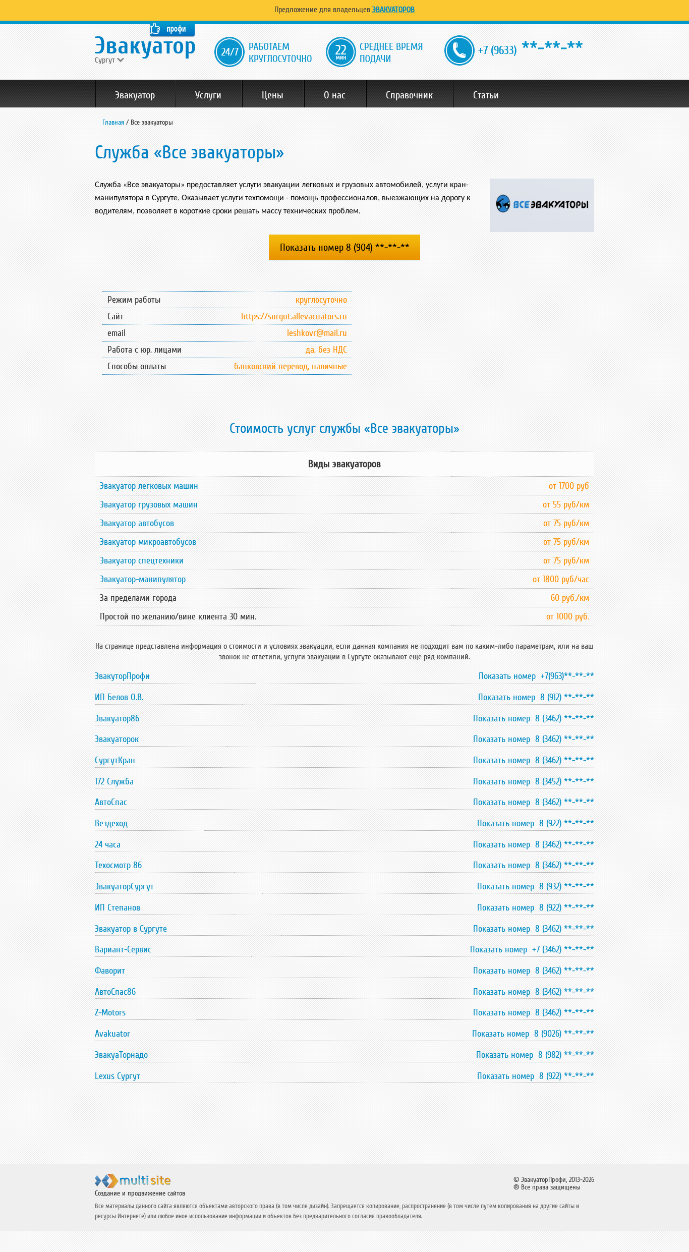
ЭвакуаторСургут (124, 886)
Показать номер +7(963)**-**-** (536, 675)
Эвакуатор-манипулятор (143, 579)
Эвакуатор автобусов (137, 523)
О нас (335, 95)
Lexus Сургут (117, 1076)
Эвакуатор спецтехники (142, 560)
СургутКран (115, 760)
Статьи (486, 95)
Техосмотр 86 (118, 865)
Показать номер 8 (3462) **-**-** (533, 718)
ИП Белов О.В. (119, 697)
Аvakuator (112, 1033)
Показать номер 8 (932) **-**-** (535, 886)
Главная (113, 122)
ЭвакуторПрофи (122, 675)
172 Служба (114, 781)
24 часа (108, 844)
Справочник (409, 95)
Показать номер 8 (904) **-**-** (345, 248)
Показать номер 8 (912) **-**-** (536, 697)
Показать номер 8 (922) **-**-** (535, 823)
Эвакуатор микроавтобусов (148, 541)
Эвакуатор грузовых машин (149, 504)
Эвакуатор (135, 95)
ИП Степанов (117, 907)
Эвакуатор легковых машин (149, 485)
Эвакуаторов (393, 10)
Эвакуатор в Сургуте (131, 928)
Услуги (208, 95)
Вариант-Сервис (123, 949)
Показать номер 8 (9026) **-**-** (533, 1033)
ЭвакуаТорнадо (121, 1054)
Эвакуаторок (117, 739)
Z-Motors (110, 1012)
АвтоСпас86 (115, 991)
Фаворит (110, 970)
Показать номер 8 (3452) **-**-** (533, 781)
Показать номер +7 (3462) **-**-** (532, 949)
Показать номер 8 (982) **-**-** (535, 1054)
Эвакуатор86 (117, 718)
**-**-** (530, 48)
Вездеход (111, 823)
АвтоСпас (111, 802)
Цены (272, 95)
